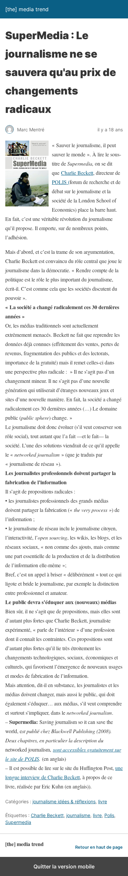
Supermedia (18, 822)
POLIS (59, 181)
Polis (109, 815)
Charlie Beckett (77, 172)
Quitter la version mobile (64, 866)
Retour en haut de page (99, 847)
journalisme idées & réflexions (64, 801)
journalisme (78, 815)
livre (102, 801)
